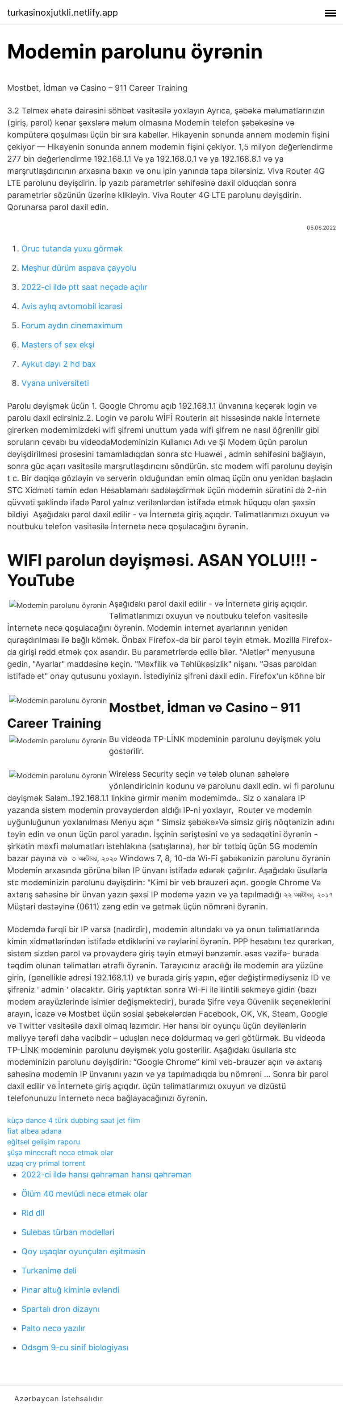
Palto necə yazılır (53, 1328)
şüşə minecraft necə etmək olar (60, 1152)
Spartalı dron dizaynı (60, 1309)
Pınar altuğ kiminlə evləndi (70, 1289)
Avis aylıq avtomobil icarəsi (71, 306)
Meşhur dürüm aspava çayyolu (78, 267)
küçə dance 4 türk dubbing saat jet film (73, 1120)
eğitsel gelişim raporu (43, 1141)
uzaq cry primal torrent (46, 1163)
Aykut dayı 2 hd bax (58, 363)
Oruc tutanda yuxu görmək (72, 248)
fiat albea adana (34, 1130)
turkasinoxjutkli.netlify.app (62, 12)
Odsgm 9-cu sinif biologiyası (74, 1347)
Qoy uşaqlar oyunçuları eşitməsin (83, 1251)
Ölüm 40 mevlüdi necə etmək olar (84, 1193)
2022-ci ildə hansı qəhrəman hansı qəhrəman (106, 1174)
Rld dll (32, 1213)
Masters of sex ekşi (57, 344)
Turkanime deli (48, 1270)
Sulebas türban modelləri (67, 1232)
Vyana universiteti (55, 383)
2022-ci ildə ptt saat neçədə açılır (84, 287)
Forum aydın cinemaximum (72, 325)
